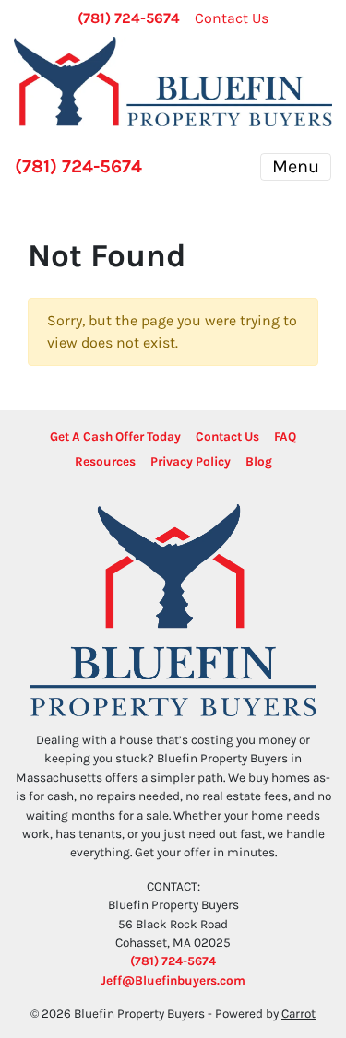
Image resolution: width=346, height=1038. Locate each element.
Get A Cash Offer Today (115, 436)
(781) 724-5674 (129, 18)
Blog (258, 461)
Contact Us (231, 18)
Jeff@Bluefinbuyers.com (173, 980)
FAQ (285, 436)
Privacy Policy (190, 461)
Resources (105, 461)
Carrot (298, 1013)
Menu (295, 166)
